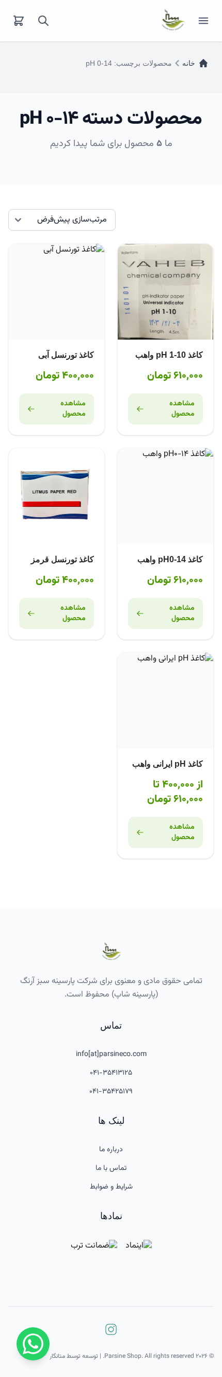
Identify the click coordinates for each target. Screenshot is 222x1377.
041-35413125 (111, 1073)
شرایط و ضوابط (111, 1187)
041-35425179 (111, 1091)
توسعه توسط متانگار (74, 1356)
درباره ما (111, 1149)
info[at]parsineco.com (111, 1054)
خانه (188, 63)
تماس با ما (111, 1168)
